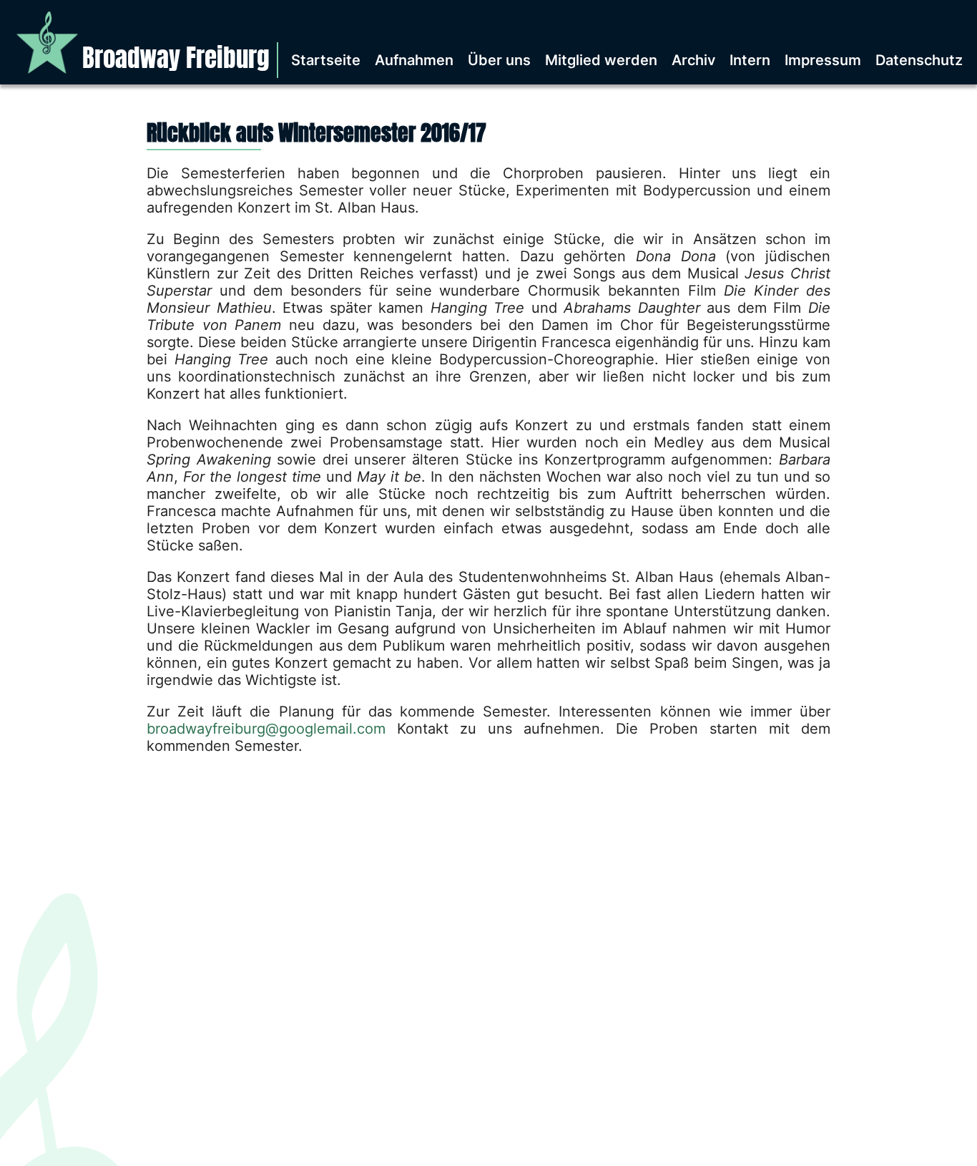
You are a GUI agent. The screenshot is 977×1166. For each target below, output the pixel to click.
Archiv (693, 60)
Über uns (499, 60)
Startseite (325, 60)
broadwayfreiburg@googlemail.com (266, 728)
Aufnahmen (414, 60)
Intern (750, 60)
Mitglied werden (601, 60)
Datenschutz (919, 60)
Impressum (823, 60)
